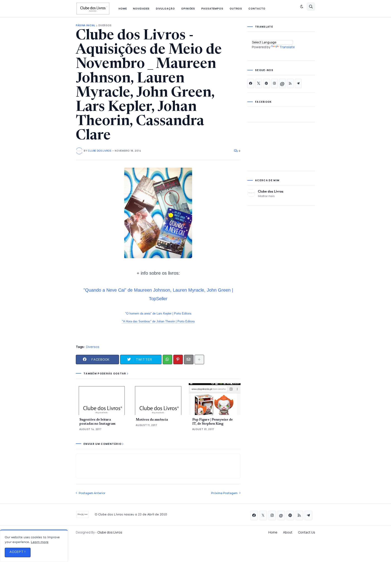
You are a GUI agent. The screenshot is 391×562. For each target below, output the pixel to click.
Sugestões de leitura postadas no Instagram (97, 422)
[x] (258, 83)
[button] (302, 6)
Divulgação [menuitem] (165, 8)
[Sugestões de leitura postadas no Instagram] (102, 399)
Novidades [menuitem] (141, 8)
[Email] (188, 359)
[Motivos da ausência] (158, 399)
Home (272, 532)
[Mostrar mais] (199, 359)
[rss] (290, 83)
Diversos (105, 25)
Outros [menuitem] (236, 8)
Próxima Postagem (224, 493)
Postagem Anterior (92, 493)
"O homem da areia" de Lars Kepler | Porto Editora (158, 313)
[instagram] (274, 83)
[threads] (282, 83)
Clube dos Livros (270, 191)
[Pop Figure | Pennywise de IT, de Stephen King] (215, 399)
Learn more (39, 542)
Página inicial (85, 25)
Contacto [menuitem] (256, 8)
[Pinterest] (178, 359)
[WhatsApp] (167, 359)
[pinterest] (266, 83)
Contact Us (306, 532)
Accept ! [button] (18, 552)
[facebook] (250, 83)
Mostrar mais (266, 196)
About (287, 532)
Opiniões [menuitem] (188, 8)
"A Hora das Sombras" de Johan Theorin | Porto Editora (158, 321)
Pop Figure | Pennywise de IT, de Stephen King (212, 422)
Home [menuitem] (123, 8)
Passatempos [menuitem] (212, 8)
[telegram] (298, 83)
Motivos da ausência (152, 420)
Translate (287, 47)
